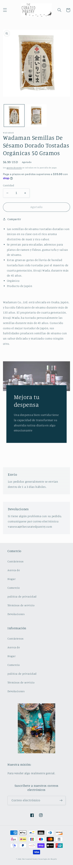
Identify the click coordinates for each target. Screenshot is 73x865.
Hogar (11, 578)
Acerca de (13, 570)
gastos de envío (14, 167)
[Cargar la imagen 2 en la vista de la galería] (36, 115)
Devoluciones (16, 614)
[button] (5, 10)
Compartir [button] (14, 219)
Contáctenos (15, 561)
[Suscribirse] (61, 800)
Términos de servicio (21, 605)
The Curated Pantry (30, 859)
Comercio (13, 587)
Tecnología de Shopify (47, 859)
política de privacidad (22, 596)
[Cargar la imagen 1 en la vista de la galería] (14, 115)
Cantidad (8, 185)
